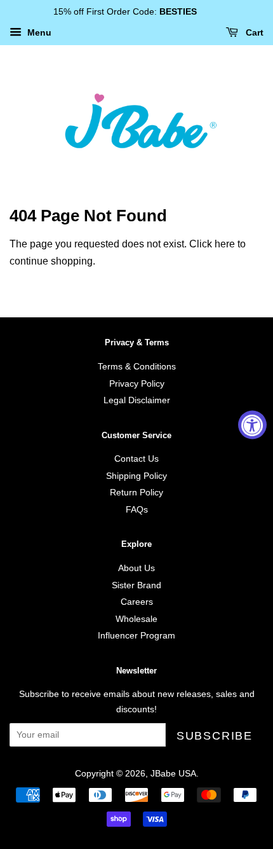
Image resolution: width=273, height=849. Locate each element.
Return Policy (136, 492)
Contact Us (136, 459)
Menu (38, 32)
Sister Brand (136, 585)
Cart (253, 32)
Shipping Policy (136, 476)
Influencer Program (136, 635)
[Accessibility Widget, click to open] (252, 424)
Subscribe (214, 735)
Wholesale (136, 619)
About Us (136, 568)
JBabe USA (173, 773)
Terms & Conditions (137, 366)
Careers (137, 602)
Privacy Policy (136, 384)
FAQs (137, 509)
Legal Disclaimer (136, 400)
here (225, 243)
